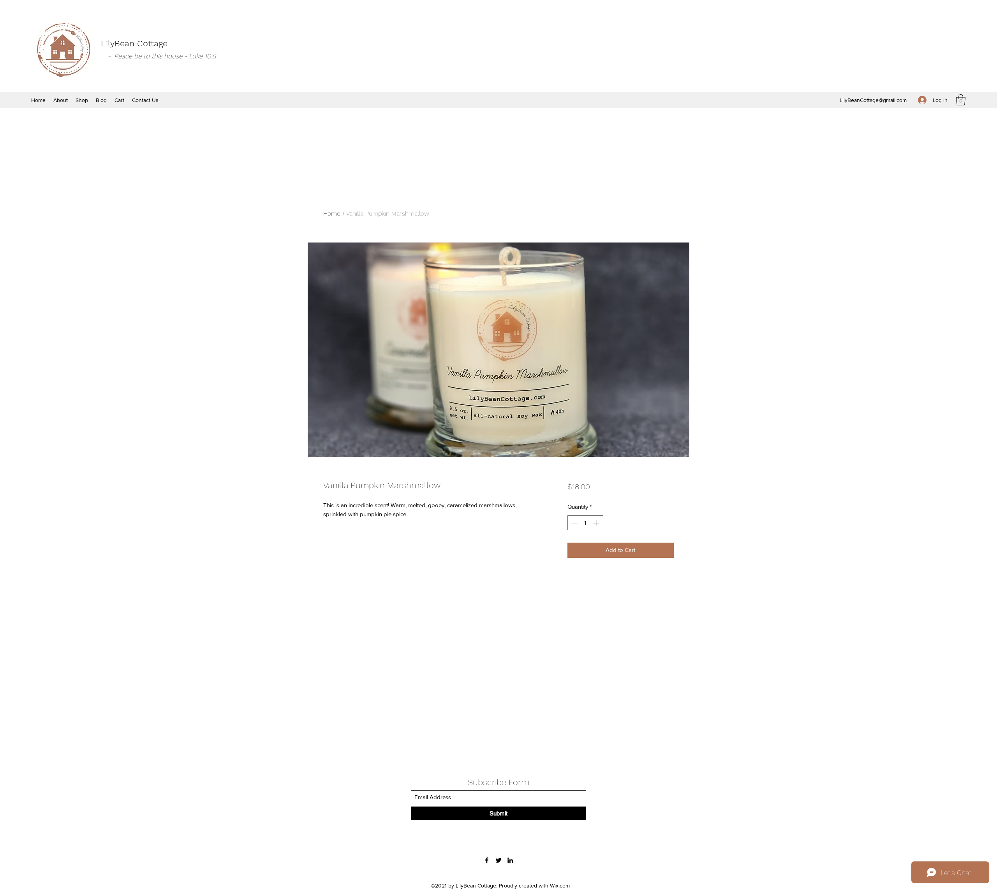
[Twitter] (498, 860)
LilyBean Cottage (134, 43)
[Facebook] (487, 860)
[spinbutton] (585, 523)
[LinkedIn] (510, 860)
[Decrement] (574, 523)
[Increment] (597, 523)
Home (331, 213)
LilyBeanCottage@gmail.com (873, 100)
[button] (960, 99)
